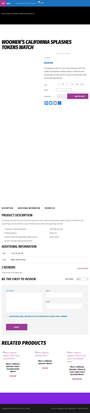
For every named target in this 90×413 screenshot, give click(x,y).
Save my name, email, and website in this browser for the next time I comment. (38, 316)
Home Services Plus (19, 408)
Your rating (69, 279)
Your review (10, 291)
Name (48, 291)
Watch (9, 14)
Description (7, 208)
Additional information (29, 208)
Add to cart (80, 96)
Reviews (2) (50, 208)
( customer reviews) (63, 53)
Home (4, 14)
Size (45, 85)
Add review (82, 268)
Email (48, 302)
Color (46, 90)
